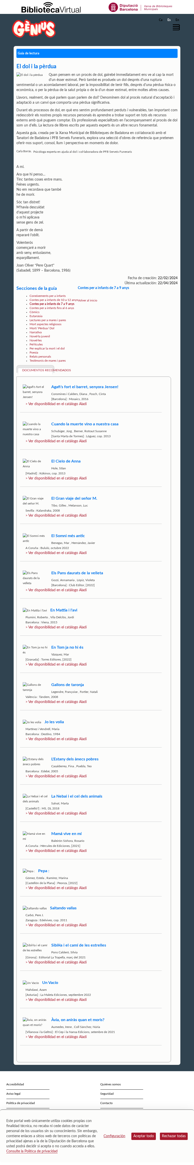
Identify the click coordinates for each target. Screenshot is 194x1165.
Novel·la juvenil (40, 336)
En (177, 19)
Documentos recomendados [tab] (37, 370)
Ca (160, 19)
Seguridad (107, 1093)
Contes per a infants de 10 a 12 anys (54, 299)
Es (169, 19)
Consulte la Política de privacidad (32, 1151)
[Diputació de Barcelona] (140, 7)
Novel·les (36, 340)
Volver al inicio (87, 300)
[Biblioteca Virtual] (51, 7)
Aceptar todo (143, 1136)
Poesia (34, 352)
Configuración (114, 1136)
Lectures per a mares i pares (48, 320)
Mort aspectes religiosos (45, 324)
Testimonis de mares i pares (48, 360)
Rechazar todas (174, 1136)
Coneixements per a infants (48, 295)
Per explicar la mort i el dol (47, 348)
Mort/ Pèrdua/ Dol (42, 328)
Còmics (34, 312)
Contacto (106, 1103)
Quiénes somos (110, 1084)
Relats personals (40, 356)
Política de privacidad (20, 1103)
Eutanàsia (36, 316)
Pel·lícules (36, 344)
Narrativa (36, 332)
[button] (177, 27)
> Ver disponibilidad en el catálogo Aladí (56, 404)
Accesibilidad (15, 1084)
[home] (34, 28)
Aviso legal (13, 1093)
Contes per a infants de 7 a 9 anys (52, 303)
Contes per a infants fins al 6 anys (52, 308)
